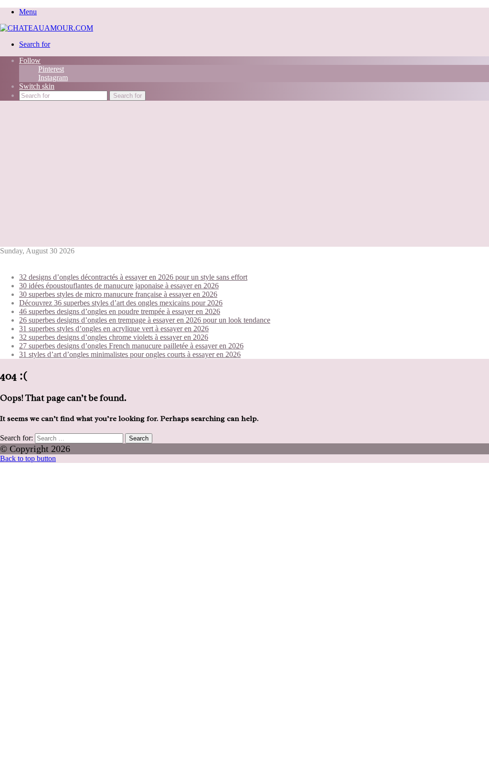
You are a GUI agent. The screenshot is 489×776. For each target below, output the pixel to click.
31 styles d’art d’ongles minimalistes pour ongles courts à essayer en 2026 (130, 354)
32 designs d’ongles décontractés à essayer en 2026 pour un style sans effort (133, 277)
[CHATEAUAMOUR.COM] (46, 28)
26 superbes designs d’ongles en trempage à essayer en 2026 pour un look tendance (144, 320)
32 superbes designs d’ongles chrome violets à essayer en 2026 (113, 337)
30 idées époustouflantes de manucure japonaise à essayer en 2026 (119, 286)
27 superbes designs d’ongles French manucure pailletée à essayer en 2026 (131, 346)
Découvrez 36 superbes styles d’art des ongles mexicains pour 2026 (121, 303)
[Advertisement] (244, 175)
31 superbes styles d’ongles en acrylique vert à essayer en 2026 (114, 329)
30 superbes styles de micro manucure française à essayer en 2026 (118, 294)
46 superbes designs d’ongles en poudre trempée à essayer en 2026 (119, 311)
